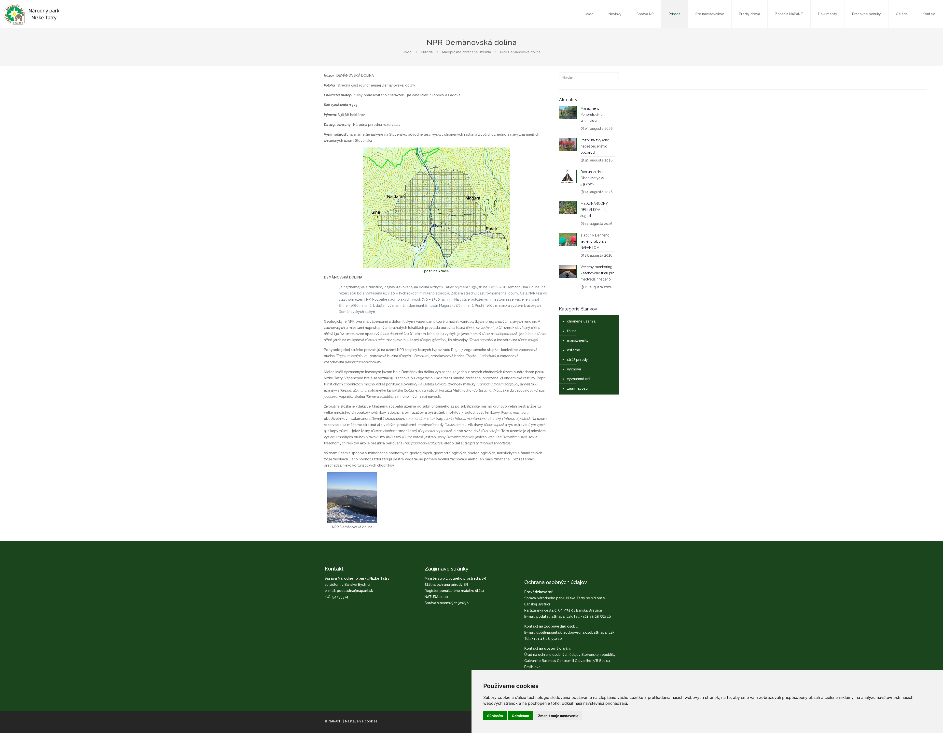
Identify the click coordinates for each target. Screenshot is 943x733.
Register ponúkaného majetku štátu (454, 591)
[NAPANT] (31, 14)
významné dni (578, 379)
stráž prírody (577, 360)
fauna (571, 331)
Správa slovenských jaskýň (447, 603)
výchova (574, 369)
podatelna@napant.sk (355, 591)
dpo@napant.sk (549, 632)
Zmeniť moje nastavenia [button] (558, 716)
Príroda (427, 52)
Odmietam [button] (520, 716)
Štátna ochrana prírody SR (446, 584)
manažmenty (578, 340)
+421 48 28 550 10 (596, 616)
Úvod (407, 52)
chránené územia (581, 321)
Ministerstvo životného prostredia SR (455, 578)
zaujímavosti (577, 388)
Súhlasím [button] (495, 716)
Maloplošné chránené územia (466, 52)
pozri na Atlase (436, 271)
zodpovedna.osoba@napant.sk (588, 632)
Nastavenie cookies (361, 721)
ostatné (573, 350)
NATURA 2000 (436, 597)
